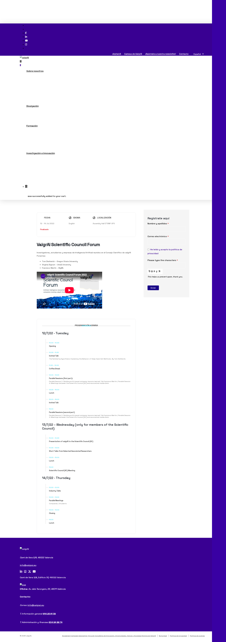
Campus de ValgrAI (133, 54)
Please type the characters (163, 260)
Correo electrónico (158, 236)
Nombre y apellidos (158, 223)
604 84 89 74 (55, 622)
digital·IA (116, 54)
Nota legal (163, 636)
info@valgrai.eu (28, 565)
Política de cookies (197, 636)
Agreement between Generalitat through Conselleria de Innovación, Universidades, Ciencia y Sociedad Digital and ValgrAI (109, 636)
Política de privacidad (178, 636)
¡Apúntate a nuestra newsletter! (160, 54)
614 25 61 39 (49, 613)
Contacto (183, 54)
